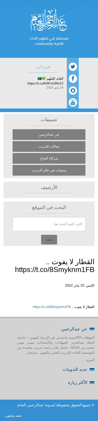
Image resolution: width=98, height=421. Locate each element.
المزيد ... (88, 360)
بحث (49, 239)
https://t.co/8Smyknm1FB (52, 307)
